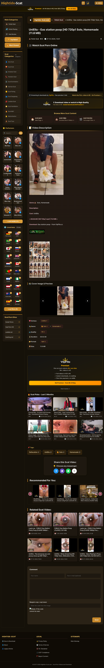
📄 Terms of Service (42, 645)
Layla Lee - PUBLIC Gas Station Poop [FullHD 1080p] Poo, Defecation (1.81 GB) (90, 529)
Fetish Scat (59, 20)
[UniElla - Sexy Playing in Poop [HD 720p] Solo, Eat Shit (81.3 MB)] (91, 545)
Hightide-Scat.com (41, 20)
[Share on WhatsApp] (68, 471)
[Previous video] (30, 494)
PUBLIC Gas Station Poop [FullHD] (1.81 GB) (63, 529)
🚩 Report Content (42, 656)
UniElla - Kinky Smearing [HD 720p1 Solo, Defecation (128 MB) (64, 555)
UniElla (43, 320)
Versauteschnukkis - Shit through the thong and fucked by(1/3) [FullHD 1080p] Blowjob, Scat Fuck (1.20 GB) (90, 436)
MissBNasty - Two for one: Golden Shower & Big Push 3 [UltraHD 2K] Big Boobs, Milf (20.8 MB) (43, 500)
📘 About (5, 645)
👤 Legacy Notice (7, 649)
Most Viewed (13, 45)
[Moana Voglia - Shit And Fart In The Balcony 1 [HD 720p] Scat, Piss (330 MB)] (40, 427)
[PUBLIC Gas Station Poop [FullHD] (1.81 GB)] (65, 519)
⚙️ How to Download (8, 641)
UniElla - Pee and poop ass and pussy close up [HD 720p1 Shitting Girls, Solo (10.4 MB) (39, 555)
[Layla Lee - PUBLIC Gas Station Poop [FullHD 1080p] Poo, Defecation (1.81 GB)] (91, 519)
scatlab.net (8, 332)
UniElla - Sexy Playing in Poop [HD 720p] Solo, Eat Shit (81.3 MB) (90, 555)
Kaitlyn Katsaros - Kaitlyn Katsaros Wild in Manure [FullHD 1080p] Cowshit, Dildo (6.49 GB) (91, 500)
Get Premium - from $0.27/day (65, 383)
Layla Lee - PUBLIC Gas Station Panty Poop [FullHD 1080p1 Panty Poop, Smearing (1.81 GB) (39, 529)
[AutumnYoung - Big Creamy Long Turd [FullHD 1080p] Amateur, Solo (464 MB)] (65, 427)
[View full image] (65, 300)
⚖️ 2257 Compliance (42, 652)
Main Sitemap (75, 641)
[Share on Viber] (62, 471)
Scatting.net (9, 337)
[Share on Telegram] (56, 471)
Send (96, 620)
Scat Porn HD (9, 327)
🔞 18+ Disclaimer (41, 649)
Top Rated (13, 39)
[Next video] (100, 494)
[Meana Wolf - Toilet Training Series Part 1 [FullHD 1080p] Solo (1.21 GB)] (65, 404)
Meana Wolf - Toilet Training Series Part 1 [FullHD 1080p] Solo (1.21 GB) (64, 413)
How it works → (65, 389)
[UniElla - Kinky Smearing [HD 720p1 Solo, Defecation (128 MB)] (65, 545)
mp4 (42, 341)
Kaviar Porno (9, 322)
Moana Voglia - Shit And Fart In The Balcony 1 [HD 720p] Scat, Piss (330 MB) (39, 436)
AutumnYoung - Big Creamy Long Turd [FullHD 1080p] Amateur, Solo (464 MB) (65, 436)
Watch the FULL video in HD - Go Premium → (86, 95)
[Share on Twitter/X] (74, 471)
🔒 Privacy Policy (41, 641)
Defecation (33, 452)
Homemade (56, 326)
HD (42, 332)
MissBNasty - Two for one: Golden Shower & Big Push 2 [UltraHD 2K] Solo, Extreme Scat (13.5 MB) (67, 500)
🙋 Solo (43, 326)
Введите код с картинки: (38, 602)
